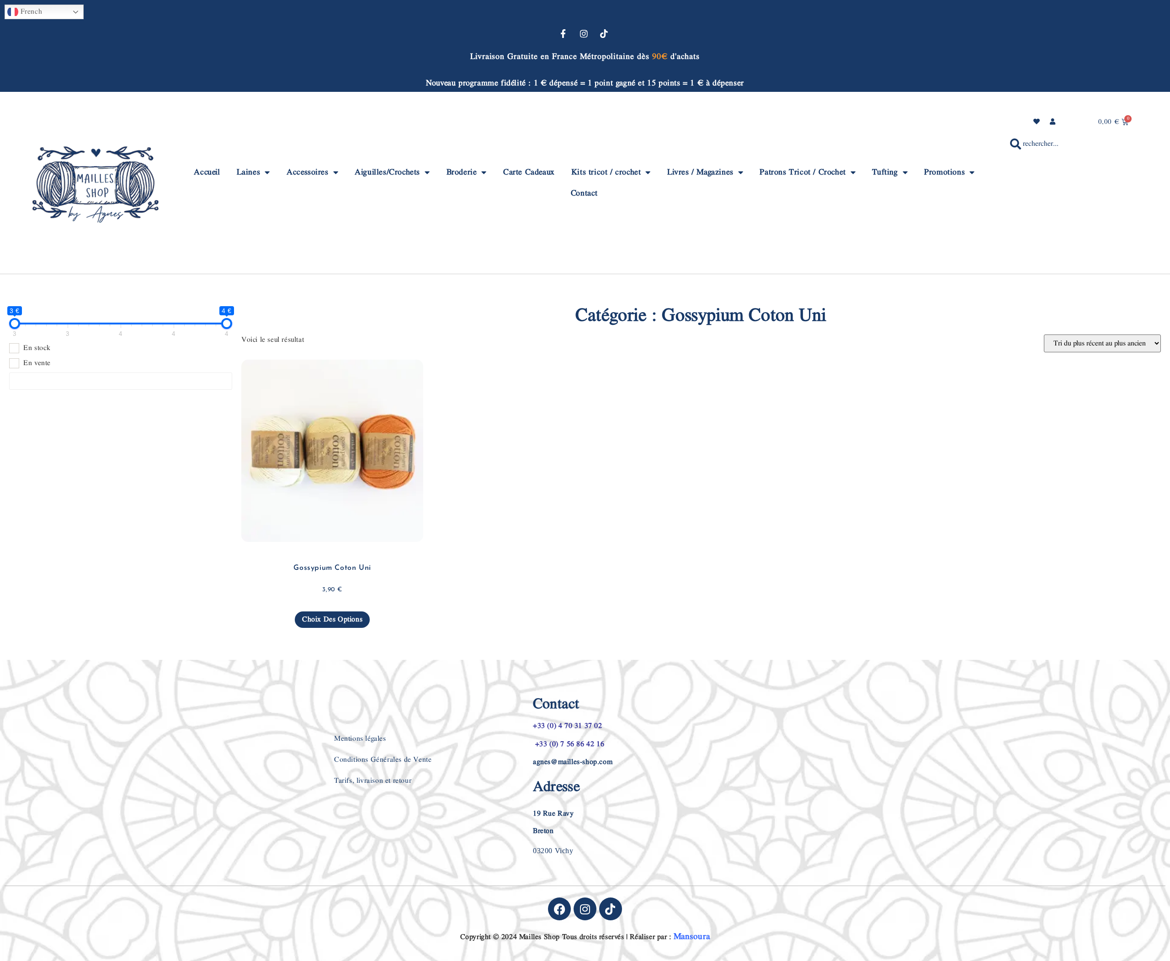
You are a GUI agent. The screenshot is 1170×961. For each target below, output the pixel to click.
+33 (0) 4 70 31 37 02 (567, 726)
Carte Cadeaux (529, 172)
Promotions (944, 172)
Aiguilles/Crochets (387, 172)
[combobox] (1073, 144)
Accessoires (308, 172)
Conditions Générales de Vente (382, 759)
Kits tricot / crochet (606, 172)
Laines (249, 172)
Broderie (462, 172)
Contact (584, 193)
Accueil (207, 172)
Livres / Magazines (700, 172)
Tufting (885, 172)
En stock (37, 348)
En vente (37, 363)
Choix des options (332, 619)
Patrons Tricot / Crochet (803, 172)
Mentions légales (360, 738)
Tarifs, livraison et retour (372, 780)
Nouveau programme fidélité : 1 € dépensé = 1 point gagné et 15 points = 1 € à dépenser (585, 83)
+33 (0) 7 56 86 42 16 (568, 744)
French (30, 11)
